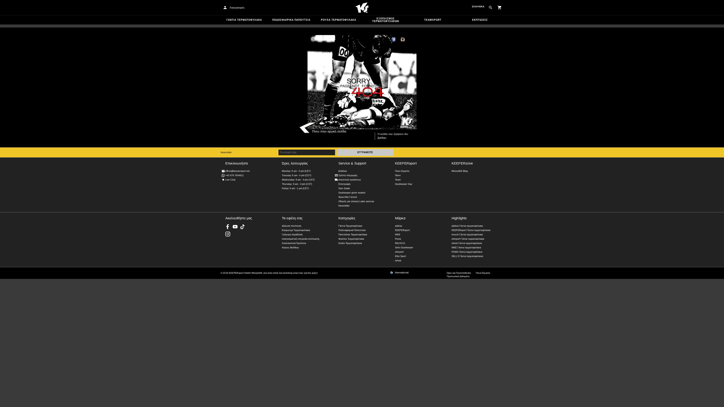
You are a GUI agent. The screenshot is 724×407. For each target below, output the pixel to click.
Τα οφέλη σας (292, 218)
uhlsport (399, 252)
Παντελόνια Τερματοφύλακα (352, 234)
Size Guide (344, 188)
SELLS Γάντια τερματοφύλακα (467, 256)
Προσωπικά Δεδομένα (458, 276)
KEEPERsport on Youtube (235, 226)
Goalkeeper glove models (351, 192)
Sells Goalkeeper (404, 247)
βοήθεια (342, 171)
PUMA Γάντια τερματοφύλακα (467, 252)
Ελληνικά (478, 6)
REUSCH (400, 243)
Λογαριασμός (237, 7)
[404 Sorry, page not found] (362, 82)
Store (398, 175)
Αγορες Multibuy (290, 247)
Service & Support (352, 163)
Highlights (459, 218)
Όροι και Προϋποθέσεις (459, 273)
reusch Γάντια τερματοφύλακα (467, 234)
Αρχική (362, 7)
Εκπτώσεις (480, 19)
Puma (398, 239)
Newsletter (226, 152)
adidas (398, 226)
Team (398, 179)
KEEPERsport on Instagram (402, 39)
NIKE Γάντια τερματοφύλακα (466, 247)
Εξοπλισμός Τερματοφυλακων (385, 20)
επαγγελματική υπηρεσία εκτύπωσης (301, 239)
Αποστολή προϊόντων (349, 179)
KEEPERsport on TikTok (242, 226)
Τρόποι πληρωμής (347, 175)
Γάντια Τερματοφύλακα (244, 19)
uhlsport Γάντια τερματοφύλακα (468, 239)
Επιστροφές (344, 184)
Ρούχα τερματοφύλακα (338, 19)
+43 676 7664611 (234, 175)
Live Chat (230, 179)
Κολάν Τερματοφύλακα (350, 243)
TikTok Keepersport (411, 39)
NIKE (397, 234)
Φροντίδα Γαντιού (347, 197)
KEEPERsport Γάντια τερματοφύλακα (471, 230)
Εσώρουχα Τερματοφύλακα (296, 230)
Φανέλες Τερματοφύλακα (351, 239)
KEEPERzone (462, 163)
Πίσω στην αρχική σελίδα (329, 131)
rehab (398, 260)
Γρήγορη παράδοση (292, 234)
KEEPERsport (406, 163)
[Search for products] (490, 7)
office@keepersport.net (237, 171)
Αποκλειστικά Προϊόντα (294, 243)
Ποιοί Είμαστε (483, 273)
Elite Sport (400, 256)
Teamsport (432, 19)
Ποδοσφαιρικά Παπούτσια (291, 19)
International (402, 272)
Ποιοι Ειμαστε (402, 171)
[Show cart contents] (499, 7)
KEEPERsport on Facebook (227, 226)
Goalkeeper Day (403, 184)
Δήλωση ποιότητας (291, 226)
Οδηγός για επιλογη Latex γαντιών (356, 201)
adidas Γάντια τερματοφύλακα (467, 226)
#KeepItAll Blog (460, 171)
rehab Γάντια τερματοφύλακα (467, 243)
